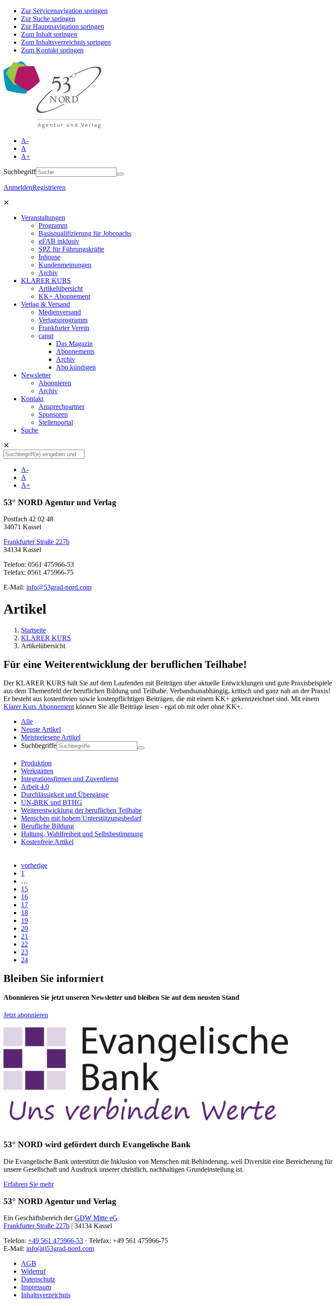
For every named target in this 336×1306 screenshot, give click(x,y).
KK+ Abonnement (64, 296)
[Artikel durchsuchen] (140, 748)
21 (24, 936)
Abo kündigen (76, 367)
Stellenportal (55, 422)
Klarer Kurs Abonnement (39, 706)
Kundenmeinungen (64, 265)
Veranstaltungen (43, 217)
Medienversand (59, 312)
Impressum (36, 1287)
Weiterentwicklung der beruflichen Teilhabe (81, 810)
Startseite (33, 630)
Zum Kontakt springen (52, 50)
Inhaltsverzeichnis (45, 1295)
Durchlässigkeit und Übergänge (64, 794)
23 (24, 952)
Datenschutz (38, 1279)
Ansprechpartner (61, 406)
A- (24, 140)
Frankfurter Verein (63, 328)
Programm (52, 225)
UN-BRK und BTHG (51, 802)
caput (45, 335)
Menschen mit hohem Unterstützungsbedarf (81, 818)
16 (24, 897)
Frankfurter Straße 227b (37, 541)
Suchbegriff (20, 171)
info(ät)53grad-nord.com (60, 1248)
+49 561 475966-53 (55, 1240)
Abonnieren (54, 383)
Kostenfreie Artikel (47, 841)
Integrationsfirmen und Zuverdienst (69, 778)
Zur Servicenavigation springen (64, 10)
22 (24, 944)
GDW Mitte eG (96, 1218)
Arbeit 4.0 (35, 786)
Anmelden (18, 187)
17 (24, 904)
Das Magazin (74, 343)
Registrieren (49, 187)
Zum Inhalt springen (49, 34)
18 (24, 912)
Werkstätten (37, 771)
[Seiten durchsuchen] (120, 174)
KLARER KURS (46, 280)
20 (24, 928)
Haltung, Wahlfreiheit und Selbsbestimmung (82, 834)
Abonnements (75, 351)
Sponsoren (53, 414)
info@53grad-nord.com (58, 587)
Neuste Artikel (41, 729)
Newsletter (36, 375)
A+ (25, 156)
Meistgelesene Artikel (50, 737)
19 (24, 920)
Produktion (36, 763)
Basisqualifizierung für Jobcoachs (84, 233)
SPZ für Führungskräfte (71, 249)
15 (24, 889)
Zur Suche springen (48, 18)
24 (24, 960)
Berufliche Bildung (47, 826)
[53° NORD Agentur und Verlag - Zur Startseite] (53, 125)
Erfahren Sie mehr (29, 1184)
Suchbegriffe (38, 745)
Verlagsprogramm (63, 320)
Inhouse (49, 257)
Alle (27, 721)
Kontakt (32, 398)
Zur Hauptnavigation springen (62, 26)
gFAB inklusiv (58, 241)
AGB (28, 1263)
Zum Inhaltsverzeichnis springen (66, 42)
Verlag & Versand (45, 304)
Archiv (48, 272)
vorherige (34, 865)
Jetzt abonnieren (26, 1015)
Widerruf (33, 1271)
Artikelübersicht (60, 288)
